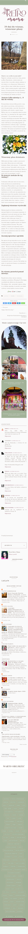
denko (18, 805)
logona (12, 837)
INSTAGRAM (20, 916)
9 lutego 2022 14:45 (15, 440)
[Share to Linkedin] (19, 303)
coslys (5, 805)
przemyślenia (10, 879)
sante (19, 885)
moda (20, 847)
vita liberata (13, 898)
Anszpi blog (6, 659)
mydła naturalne (8, 850)
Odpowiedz (8, 436)
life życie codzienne (18, 834)
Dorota (7, 428)
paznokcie (6, 866)
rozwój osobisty (11, 885)
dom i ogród (8, 808)
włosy (12, 901)
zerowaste (7, 908)
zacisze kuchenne (8, 701)
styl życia (6, 892)
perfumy (13, 866)
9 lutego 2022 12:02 (13, 428)
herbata (8, 824)
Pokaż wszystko (23, 744)
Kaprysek (7, 495)
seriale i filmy (10, 888)
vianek (6, 898)
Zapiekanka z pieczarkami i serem (13, 736)
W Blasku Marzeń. (7, 643)
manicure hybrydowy (14, 843)
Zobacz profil (13, 554)
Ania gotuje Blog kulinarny (11, 734)
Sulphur (13, 892)
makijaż (22, 840)
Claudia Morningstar (9, 591)
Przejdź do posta (14, 355)
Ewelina (7, 471)
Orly (4, 863)
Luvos (5, 840)
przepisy (19, 879)
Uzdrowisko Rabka (20, 895)
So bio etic (19, 888)
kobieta (20, 824)
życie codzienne (10, 911)
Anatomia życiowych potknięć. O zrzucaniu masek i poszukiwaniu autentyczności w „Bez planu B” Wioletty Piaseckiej (12, 629)
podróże (13, 296)
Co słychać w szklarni (15, 677)
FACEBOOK (10, 916)
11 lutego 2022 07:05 (15, 495)
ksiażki (21, 827)
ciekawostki (21, 802)
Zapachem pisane (9, 485)
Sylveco (5, 895)
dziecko (21, 808)
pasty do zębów (20, 863)
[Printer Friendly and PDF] (14, 292)
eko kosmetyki (19, 811)
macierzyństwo (13, 840)
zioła (14, 908)
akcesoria (6, 798)
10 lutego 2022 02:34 (17, 452)
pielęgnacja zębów (10, 876)
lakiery (17, 831)
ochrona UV (8, 856)
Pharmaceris (21, 866)
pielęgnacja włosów (14, 872)
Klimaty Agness (7, 675)
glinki (19, 818)
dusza (15, 808)
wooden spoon (20, 901)
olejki (21, 856)
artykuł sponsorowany (17, 798)
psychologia (20, 296)
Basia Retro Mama (14, 552)
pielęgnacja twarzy (20, 869)
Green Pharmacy (10, 821)
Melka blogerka (9, 507)
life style (6, 296)
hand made (20, 821)
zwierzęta (21, 908)
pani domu (11, 863)
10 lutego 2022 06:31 (18, 485)
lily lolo (5, 837)
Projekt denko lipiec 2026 (16, 691)
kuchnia (11, 831)
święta (11, 895)
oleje (15, 856)
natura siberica (20, 850)
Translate (13, 756)
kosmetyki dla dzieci (11, 827)
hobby (14, 824)
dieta (23, 805)
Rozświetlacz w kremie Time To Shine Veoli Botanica (16, 662)
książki (4, 831)
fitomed (13, 818)
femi (8, 818)
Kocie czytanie (7, 624)
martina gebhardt (11, 847)
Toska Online (8, 452)
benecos (6, 802)
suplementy (21, 892)
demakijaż (11, 805)
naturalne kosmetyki (11, 853)
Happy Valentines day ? (7, 310)
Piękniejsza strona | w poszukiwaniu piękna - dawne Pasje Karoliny (14, 717)
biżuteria (13, 802)
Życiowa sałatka (7, 606)
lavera (23, 831)
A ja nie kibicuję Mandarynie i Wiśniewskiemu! (13, 721)
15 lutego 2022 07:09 (19, 507)
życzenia (19, 911)
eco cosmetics (9, 811)
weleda (22, 898)
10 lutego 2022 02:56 (14, 471)
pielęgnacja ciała (7, 869)
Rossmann (18, 882)
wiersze (6, 901)
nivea (21, 853)
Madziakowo (6, 689)
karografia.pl (17, 924)
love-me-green (21, 837)
